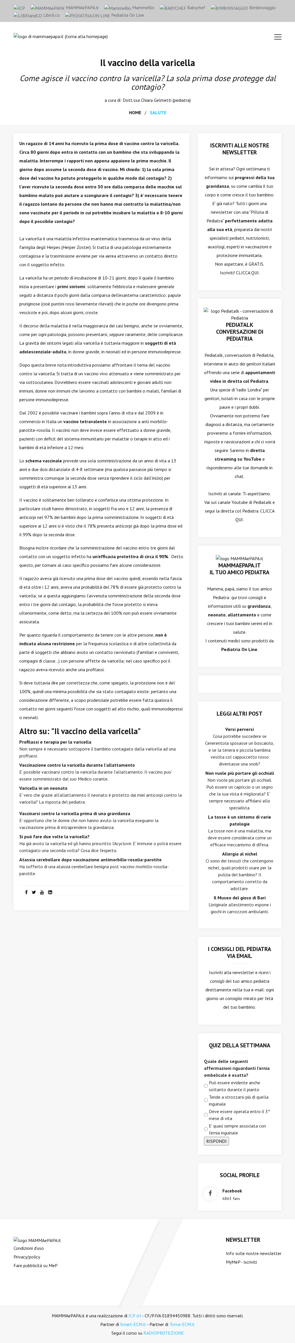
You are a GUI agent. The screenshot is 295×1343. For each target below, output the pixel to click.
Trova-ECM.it (182, 1324)
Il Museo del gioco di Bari (240, 898)
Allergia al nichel (239, 854)
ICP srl (134, 1315)
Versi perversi (239, 729)
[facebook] (26, 892)
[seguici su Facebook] (210, 1193)
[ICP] (19, 7)
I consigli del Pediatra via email (239, 952)
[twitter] (34, 892)
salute (158, 112)
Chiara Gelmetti (156, 100)
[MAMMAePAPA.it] (37, 1240)
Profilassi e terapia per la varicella (55, 742)
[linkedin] (50, 892)
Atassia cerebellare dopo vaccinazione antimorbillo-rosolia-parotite (90, 859)
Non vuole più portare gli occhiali (239, 773)
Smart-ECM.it (133, 1324)
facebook (232, 1191)
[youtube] (42, 892)
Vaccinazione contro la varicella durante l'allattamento (77, 765)
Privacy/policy (27, 1257)
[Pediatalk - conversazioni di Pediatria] (240, 314)
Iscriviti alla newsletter (231, 972)
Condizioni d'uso (29, 1248)
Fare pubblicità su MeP (36, 1265)
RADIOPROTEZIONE (163, 1333)
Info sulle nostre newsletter (253, 1253)
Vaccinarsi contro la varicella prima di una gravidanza (74, 813)
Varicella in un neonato (43, 788)
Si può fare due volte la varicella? (54, 836)
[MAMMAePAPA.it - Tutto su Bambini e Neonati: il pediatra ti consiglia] (61, 36)
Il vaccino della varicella (147, 63)
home (135, 112)
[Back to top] (281, 1329)
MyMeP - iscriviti (241, 1262)
